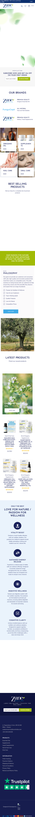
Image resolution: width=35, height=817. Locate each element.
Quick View (13, 423)
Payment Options (7, 761)
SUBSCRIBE (24, 79)
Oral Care (5, 750)
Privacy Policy (6, 768)
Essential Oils (6, 740)
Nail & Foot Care (9, 436)
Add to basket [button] (9, 433)
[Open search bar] (22, 6)
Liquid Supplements (8, 745)
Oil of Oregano (25, 436)
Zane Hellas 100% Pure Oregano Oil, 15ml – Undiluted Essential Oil (25, 482)
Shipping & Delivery (8, 763)
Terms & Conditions (7, 766)
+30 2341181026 (7, 732)
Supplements (25, 438)
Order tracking (6, 759)
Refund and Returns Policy (10, 770)
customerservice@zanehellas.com (11, 729)
